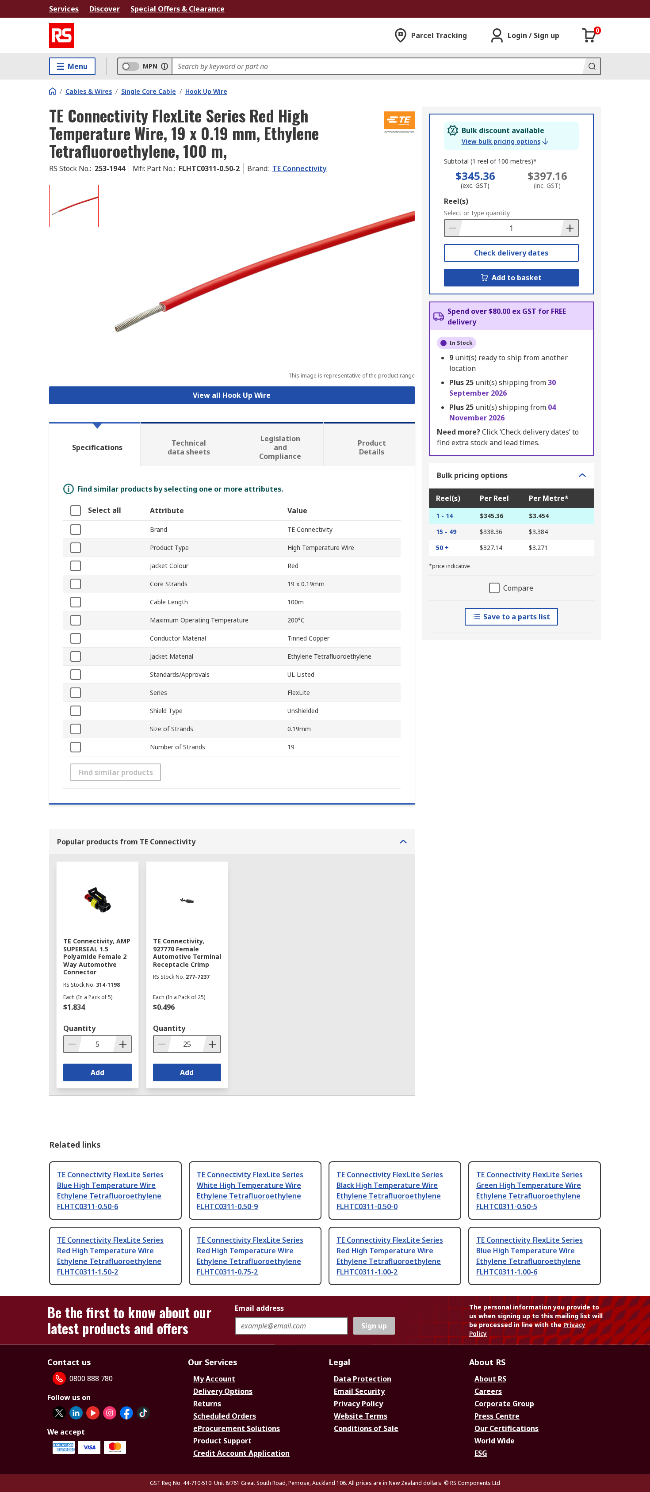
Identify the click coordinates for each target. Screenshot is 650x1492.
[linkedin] (76, 1412)
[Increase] (569, 228)
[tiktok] (143, 1412)
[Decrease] (454, 228)
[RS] (61, 35)
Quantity (79, 1028)
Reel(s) (456, 201)
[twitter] (59, 1412)
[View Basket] (589, 35)
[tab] (94, 444)
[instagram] (109, 1412)
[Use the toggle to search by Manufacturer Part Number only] (164, 66)
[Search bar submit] (591, 66)
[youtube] (92, 1412)
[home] (52, 91)
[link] (505, 141)
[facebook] (126, 1412)
